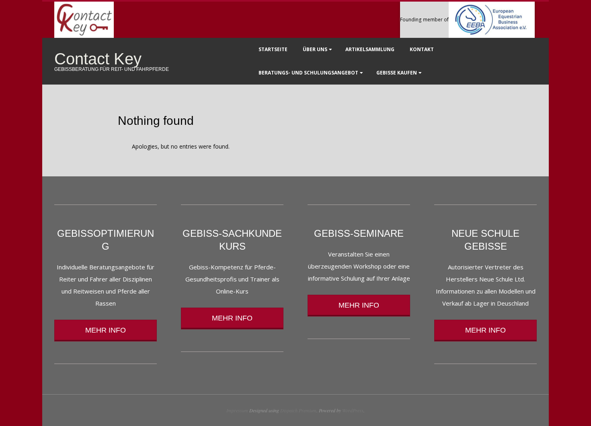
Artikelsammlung (369, 49)
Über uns (315, 49)
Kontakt (422, 49)
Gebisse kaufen (396, 72)
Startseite (273, 49)
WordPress (352, 410)
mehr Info (105, 330)
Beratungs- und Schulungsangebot (308, 72)
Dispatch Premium (298, 410)
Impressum (237, 410)
